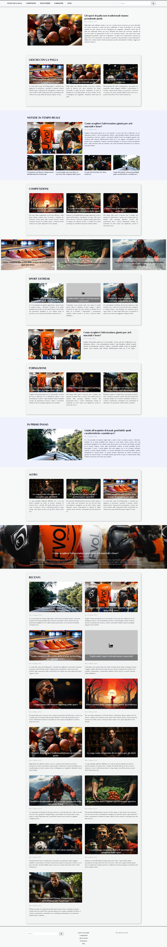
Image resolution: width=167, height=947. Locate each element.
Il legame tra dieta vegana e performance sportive (83, 495)
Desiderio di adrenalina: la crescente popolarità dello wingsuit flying (121, 301)
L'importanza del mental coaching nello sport (120, 209)
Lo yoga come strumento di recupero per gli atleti (46, 495)
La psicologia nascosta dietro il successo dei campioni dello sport (83, 209)
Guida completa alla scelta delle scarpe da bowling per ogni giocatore (46, 82)
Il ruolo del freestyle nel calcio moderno (121, 80)
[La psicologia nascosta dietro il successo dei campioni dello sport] (69, 162)
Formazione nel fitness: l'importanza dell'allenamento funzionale (120, 390)
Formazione (58, 3)
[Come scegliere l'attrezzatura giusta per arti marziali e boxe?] (54, 138)
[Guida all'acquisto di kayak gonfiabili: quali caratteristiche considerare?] (126, 162)
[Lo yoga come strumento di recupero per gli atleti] (46, 488)
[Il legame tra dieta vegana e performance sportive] (83, 488)
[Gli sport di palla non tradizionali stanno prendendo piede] (54, 30)
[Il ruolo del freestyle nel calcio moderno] (120, 74)
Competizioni (31, 3)
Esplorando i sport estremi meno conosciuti (83, 299)
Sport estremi (45, 3)
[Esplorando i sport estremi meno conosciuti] (83, 293)
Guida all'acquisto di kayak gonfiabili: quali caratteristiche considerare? (139, 263)
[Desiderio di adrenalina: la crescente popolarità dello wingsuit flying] (120, 293)
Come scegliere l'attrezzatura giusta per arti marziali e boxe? (46, 389)
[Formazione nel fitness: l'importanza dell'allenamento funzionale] (40, 162)
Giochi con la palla (14, 3)
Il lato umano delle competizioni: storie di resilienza (46, 209)
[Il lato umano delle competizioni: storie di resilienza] (46, 203)
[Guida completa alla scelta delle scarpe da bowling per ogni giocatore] (46, 74)
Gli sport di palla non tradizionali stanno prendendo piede (83, 80)
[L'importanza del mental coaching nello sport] (120, 203)
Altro (69, 3)
